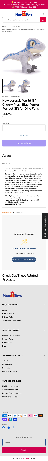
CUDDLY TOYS (15, 26)
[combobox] (24, 19)
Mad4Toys (26, 458)
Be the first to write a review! (24, 259)
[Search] (43, 19)
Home (4, 26)
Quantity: (5, 123)
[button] (3, 13)
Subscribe (24, 450)
